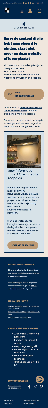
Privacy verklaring (29, 404)
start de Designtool (24, 289)
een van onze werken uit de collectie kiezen (23, 109)
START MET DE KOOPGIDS (23, 245)
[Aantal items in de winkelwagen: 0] (39, 10)
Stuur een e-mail (14, 386)
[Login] (30, 10)
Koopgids (18, 283)
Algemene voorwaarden (31, 400)
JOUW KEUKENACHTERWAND (21, 94)
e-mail (41, 3)
